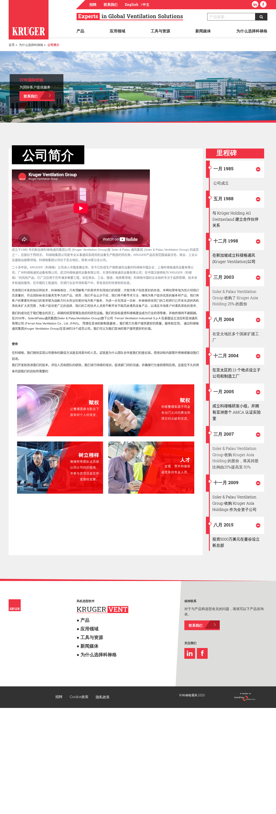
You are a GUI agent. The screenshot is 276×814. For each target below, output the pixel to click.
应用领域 (117, 30)
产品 (80, 30)
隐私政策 (103, 656)
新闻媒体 (203, 30)
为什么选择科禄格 (251, 30)
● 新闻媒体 (84, 600)
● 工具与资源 (85, 594)
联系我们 (111, 4)
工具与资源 (160, 30)
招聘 (92, 4)
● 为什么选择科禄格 (90, 607)
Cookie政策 (79, 656)
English (131, 4)
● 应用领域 (84, 587)
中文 (146, 4)
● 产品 (81, 580)
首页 (12, 45)
